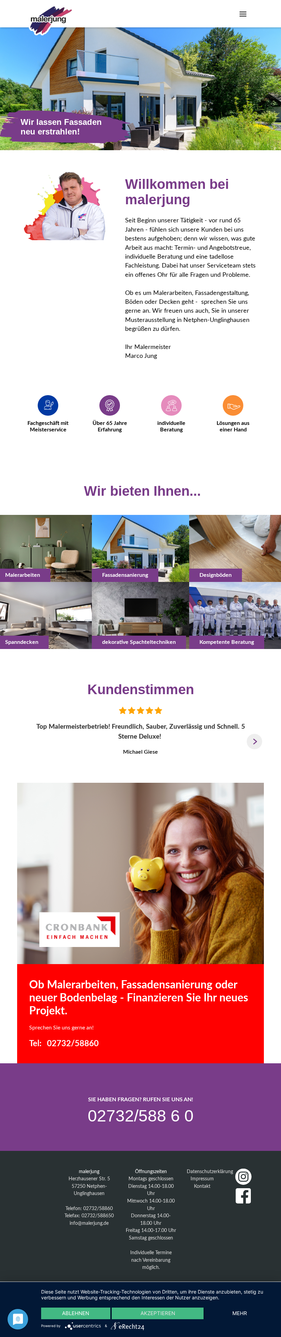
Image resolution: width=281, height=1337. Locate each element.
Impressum (202, 1178)
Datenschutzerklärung (210, 1171)
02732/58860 (73, 1044)
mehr (239, 1313)
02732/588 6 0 (141, 1116)
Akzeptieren (157, 1313)
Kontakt (202, 1186)
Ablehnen (75, 1313)
